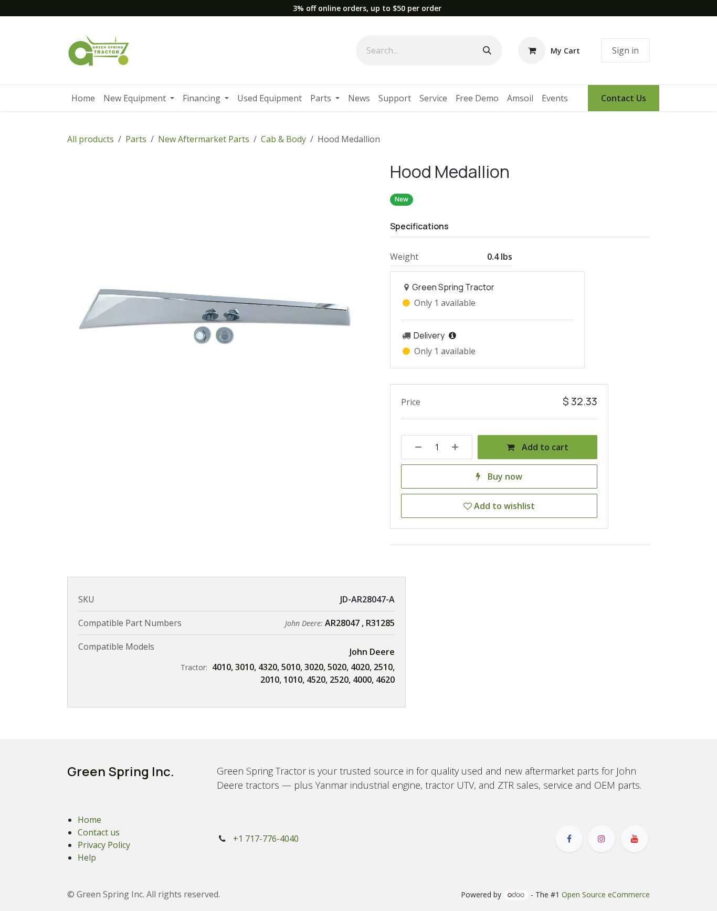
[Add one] (459, 447)
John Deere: (305, 623)
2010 (269, 679)
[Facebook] (569, 838)
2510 (383, 667)
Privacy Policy (104, 845)
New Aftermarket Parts (203, 139)
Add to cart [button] (544, 447)
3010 (244, 667)
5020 (337, 667)
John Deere (372, 652)
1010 (292, 679)
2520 (339, 679)
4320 (267, 667)
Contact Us (623, 98)
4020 (360, 667)
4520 (316, 679)
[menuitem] (83, 98)
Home (89, 819)
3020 (313, 667)
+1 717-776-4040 (266, 838)
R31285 (380, 623)
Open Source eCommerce (606, 894)
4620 (385, 679)
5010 (290, 667)
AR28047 (342, 623)
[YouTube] (634, 838)
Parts (135, 139)
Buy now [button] (504, 476)
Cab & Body (283, 139)
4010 (221, 667)
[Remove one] (415, 447)
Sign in (625, 50)
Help (87, 857)
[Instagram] (601, 838)
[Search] (487, 50)
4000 (362, 679)
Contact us (99, 832)
